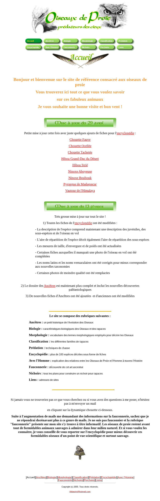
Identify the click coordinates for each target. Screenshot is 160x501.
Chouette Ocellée (80, 146)
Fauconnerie (65, 480)
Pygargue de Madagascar (80, 184)
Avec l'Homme (126, 477)
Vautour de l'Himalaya (80, 190)
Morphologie (65, 477)
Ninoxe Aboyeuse (80, 171)
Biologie (51, 477)
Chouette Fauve (80, 139)
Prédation (94, 477)
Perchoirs (89, 480)
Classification (80, 477)
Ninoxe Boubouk (80, 178)
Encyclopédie (108, 477)
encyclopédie (125, 133)
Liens (99, 480)
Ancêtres (49, 286)
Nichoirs (78, 480)
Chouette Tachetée (80, 152)
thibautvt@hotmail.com (80, 491)
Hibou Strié (80, 165)
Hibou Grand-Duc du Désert (80, 159)
